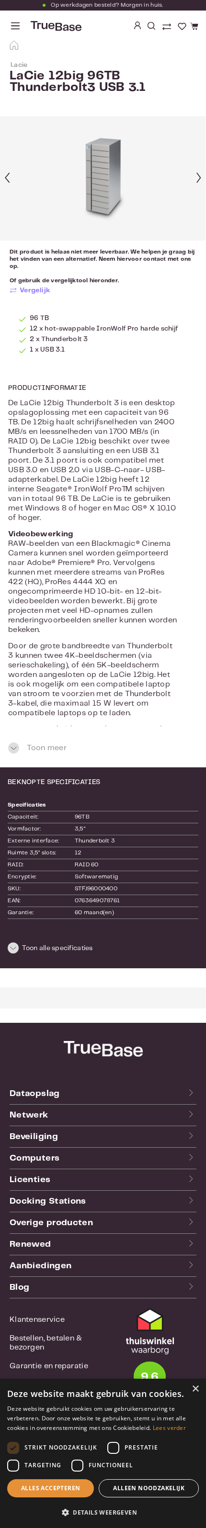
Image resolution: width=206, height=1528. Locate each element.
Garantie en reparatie (49, 1366)
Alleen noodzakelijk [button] (148, 1488)
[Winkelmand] (193, 27)
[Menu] (15, 26)
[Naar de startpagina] (55, 26)
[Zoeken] (151, 26)
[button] (103, 949)
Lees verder (169, 1428)
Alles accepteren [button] (50, 1488)
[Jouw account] (137, 26)
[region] (103, 178)
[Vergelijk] (168, 27)
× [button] (195, 1389)
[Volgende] (199, 178)
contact (154, 259)
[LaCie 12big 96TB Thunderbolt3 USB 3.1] (103, 178)
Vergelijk (35, 290)
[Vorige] (7, 178)
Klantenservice (37, 1319)
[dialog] (103, 1453)
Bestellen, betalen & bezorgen (46, 1343)
